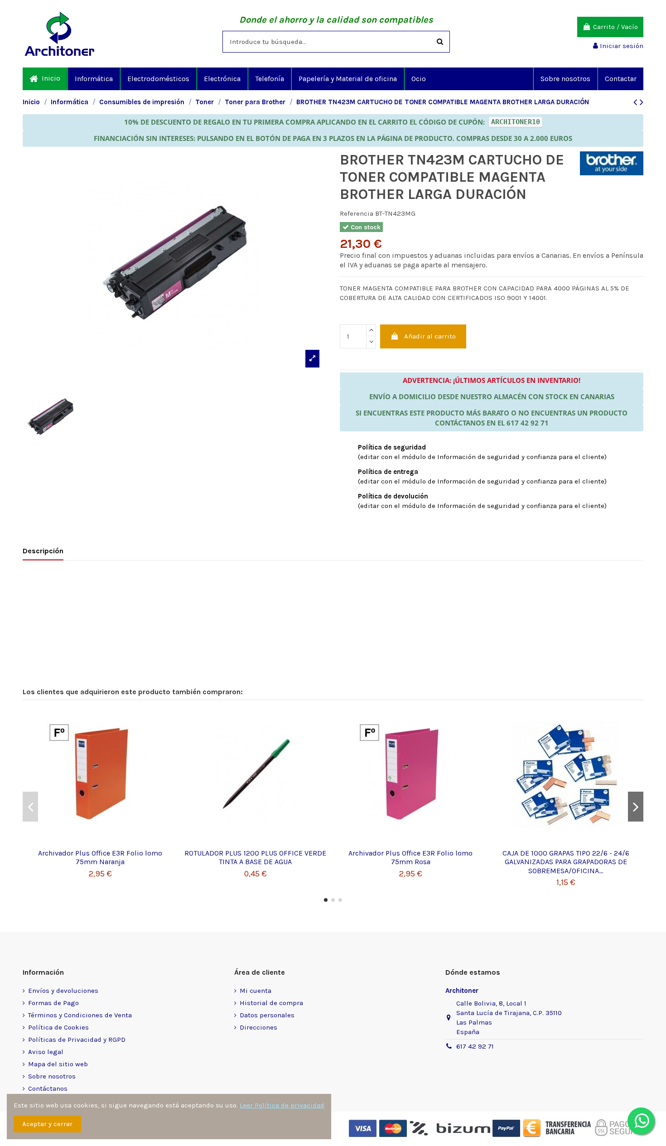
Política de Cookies (58, 1027)
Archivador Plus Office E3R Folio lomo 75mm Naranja (100, 857)
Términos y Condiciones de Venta (80, 1015)
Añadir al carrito (430, 336)
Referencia (356, 213)
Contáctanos (48, 1088)
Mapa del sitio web (58, 1064)
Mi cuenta (255, 990)
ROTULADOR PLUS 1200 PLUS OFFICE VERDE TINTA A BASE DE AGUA (255, 857)
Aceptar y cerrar (47, 1124)
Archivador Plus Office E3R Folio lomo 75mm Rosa (410, 857)
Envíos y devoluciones (63, 990)
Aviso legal (45, 1052)
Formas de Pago (53, 1003)
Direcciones (258, 1027)
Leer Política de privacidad (282, 1105)
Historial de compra (271, 1003)
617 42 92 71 (475, 1046)
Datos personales (267, 1015)
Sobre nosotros (52, 1076)
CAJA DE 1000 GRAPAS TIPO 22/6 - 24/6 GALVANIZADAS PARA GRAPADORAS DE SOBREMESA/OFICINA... (565, 862)
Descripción (43, 550)
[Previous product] (636, 102)
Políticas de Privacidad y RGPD (76, 1039)
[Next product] (641, 102)
